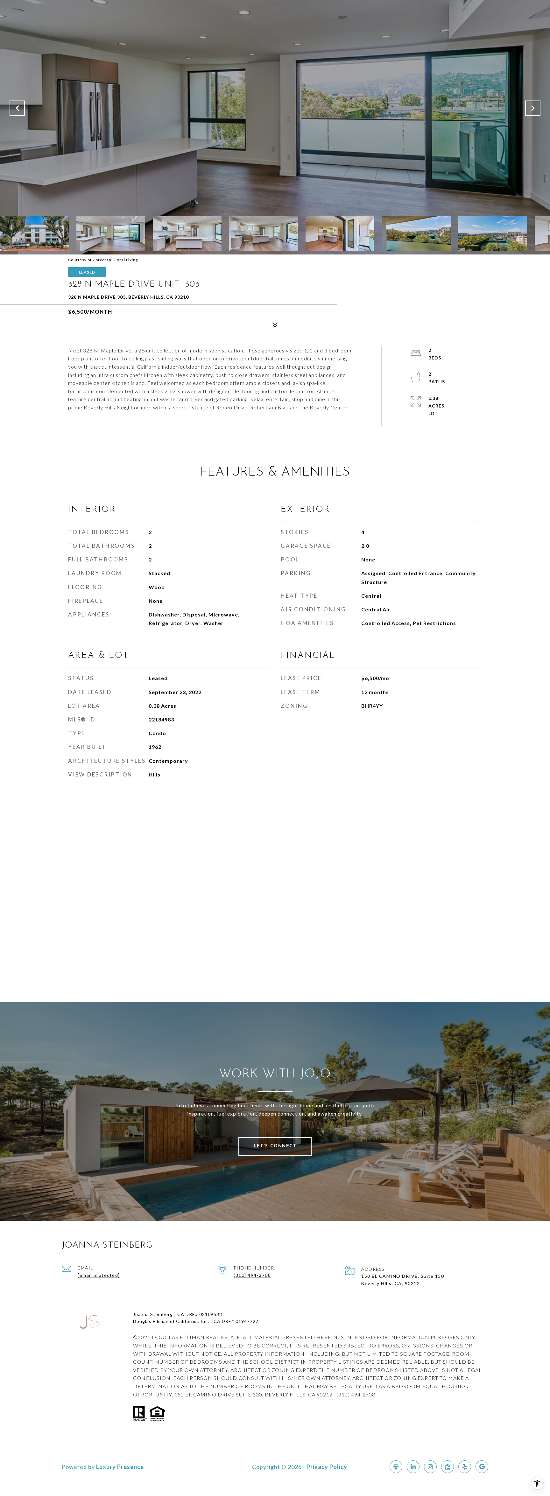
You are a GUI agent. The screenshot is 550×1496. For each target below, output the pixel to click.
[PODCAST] (396, 1466)
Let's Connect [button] (275, 1146)
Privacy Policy (327, 1466)
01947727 (247, 1321)
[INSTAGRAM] (430, 1466)
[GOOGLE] (482, 1466)
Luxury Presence (120, 1466)
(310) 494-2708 (252, 1275)
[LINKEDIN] (413, 1466)
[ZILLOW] (447, 1466)
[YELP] (464, 1466)
